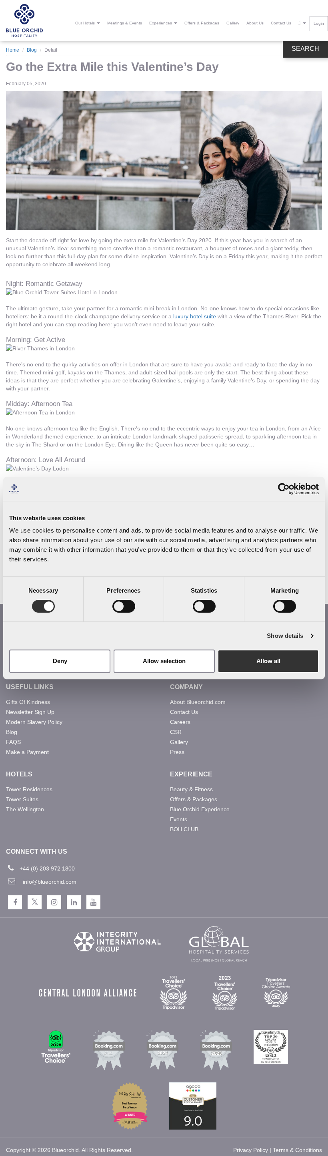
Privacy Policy (250, 1150)
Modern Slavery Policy (34, 722)
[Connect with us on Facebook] (15, 902)
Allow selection (164, 660)
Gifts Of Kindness (28, 702)
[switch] (123, 606)
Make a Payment (27, 752)
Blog (32, 50)
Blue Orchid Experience (200, 809)
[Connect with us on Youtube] (93, 902)
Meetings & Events (124, 23)
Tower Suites (22, 799)
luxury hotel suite (194, 316)
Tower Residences (29, 789)
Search (305, 48)
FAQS (13, 742)
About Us (255, 23)
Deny (60, 660)
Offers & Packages (201, 23)
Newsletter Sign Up (30, 712)
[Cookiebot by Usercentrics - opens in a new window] (284, 489)
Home (12, 50)
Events (178, 819)
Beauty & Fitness (191, 789)
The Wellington (25, 809)
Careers (180, 722)
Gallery (232, 23)
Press (177, 752)
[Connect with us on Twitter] (35, 902)
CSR (176, 732)
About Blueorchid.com (198, 702)
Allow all (268, 660)
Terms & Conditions (297, 1150)
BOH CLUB (184, 829)
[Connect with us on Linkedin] (74, 902)
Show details (285, 635)
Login (319, 23)
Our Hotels (85, 23)
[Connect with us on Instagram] (54, 902)
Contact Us (281, 23)
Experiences (161, 23)
